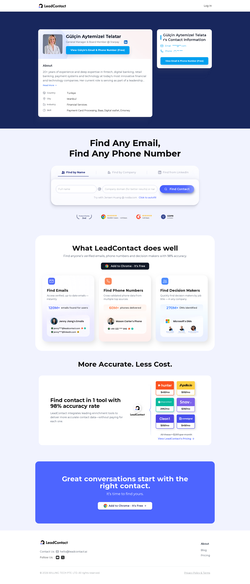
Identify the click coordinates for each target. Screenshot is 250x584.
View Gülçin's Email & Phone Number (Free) (98, 50)
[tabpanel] (125, 192)
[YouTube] (57, 557)
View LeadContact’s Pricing (174, 438)
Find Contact (180, 189)
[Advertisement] (125, 20)
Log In (208, 5)
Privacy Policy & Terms (197, 573)
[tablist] (125, 172)
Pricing (205, 555)
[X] (63, 557)
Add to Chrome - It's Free (128, 266)
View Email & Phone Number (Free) (184, 61)
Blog (204, 550)
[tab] (73, 172)
